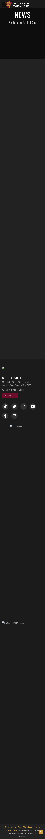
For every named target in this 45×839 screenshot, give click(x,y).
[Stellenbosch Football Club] (23, 4)
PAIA (15, 830)
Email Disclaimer (25, 827)
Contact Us (10, 395)
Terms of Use (10, 827)
